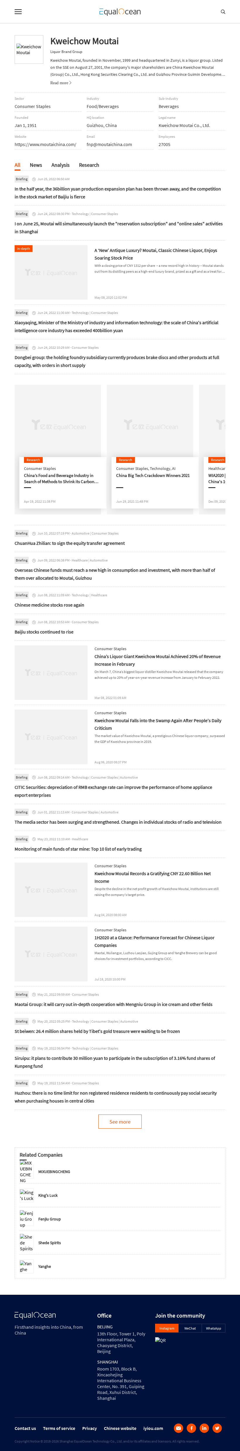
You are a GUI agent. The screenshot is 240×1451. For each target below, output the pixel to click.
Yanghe (44, 1266)
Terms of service (59, 1428)
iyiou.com (153, 1428)
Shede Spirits (49, 1242)
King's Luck (48, 1195)
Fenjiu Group (49, 1219)
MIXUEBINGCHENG (54, 1171)
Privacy (89, 1428)
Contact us (25, 1428)
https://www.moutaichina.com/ (45, 144)
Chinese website (120, 1428)
